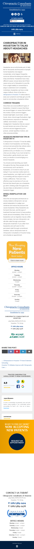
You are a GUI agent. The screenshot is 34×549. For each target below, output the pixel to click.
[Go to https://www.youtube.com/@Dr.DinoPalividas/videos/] (18, 14)
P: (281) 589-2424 (17, 326)
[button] (17, 441)
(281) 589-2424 (17, 29)
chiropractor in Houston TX (12, 94)
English (14, 21)
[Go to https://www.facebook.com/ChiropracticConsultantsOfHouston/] (12, 14)
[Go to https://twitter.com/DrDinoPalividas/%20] (15, 14)
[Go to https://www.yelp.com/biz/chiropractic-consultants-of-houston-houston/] (21, 14)
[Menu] (17, 546)
